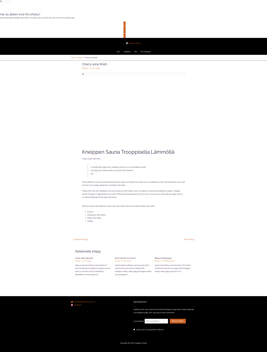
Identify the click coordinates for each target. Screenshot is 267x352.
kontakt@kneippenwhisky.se (84, 302)
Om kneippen (145, 52)
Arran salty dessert (84, 258)
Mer (135, 52)
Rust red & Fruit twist (125, 258)
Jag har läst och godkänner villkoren (150, 330)
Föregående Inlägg (79, 239)
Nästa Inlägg (190, 239)
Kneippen (127, 52)
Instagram (78, 305)
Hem (118, 52)
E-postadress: (139, 321)
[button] (155, 52)
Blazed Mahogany (163, 258)
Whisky (85, 68)
